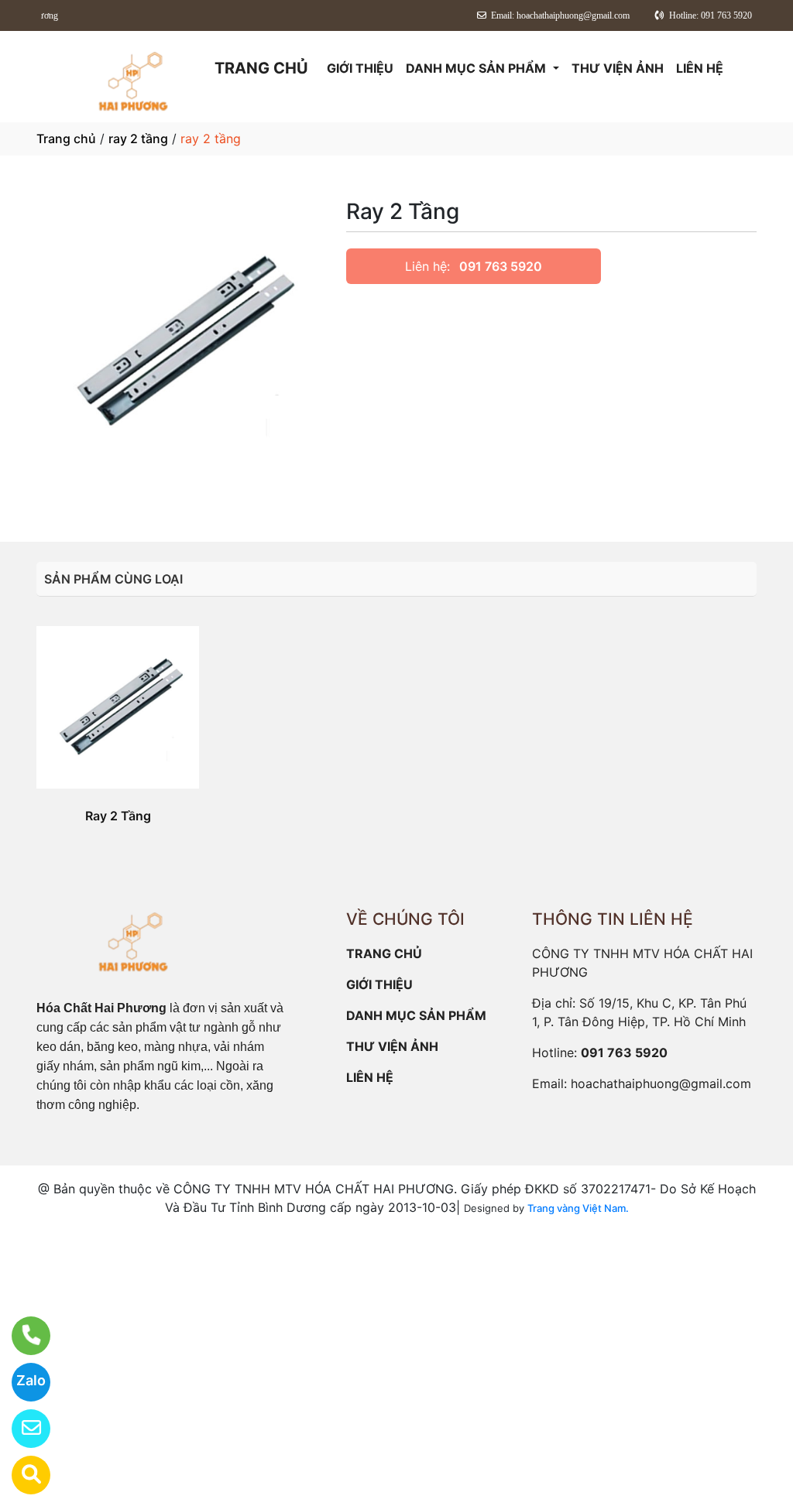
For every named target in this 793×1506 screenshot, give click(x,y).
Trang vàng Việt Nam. (578, 1208)
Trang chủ (66, 138)
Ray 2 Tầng (118, 815)
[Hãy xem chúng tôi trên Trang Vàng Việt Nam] (21, 1475)
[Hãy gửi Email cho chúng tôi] (21, 1429)
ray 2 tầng (138, 138)
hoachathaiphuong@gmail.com (661, 1083)
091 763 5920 (500, 266)
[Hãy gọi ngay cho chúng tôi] (21, 1336)
